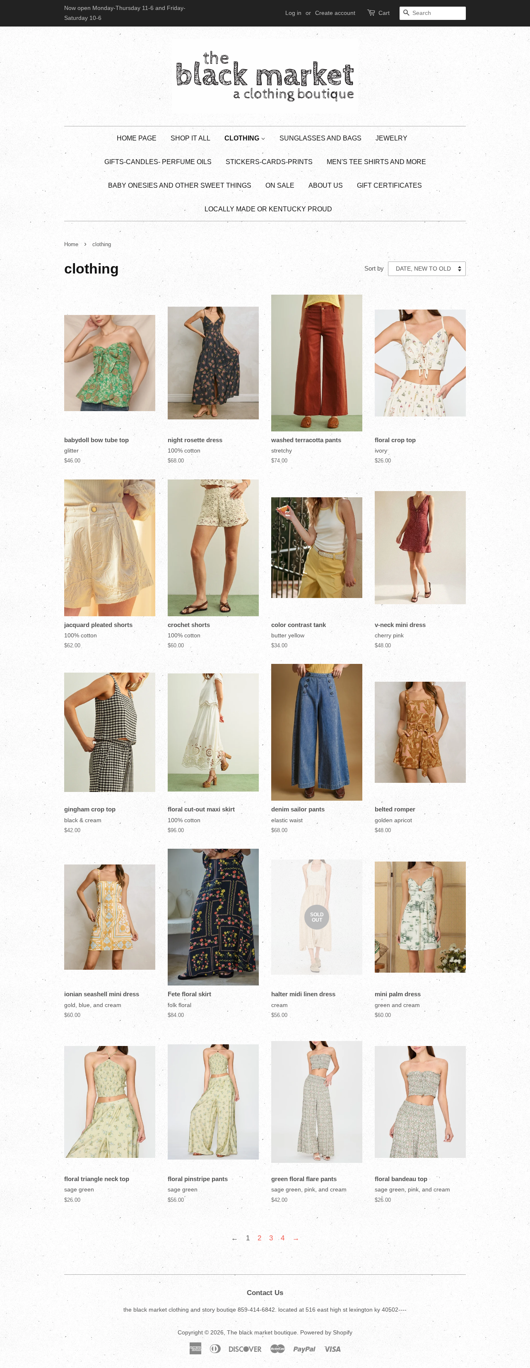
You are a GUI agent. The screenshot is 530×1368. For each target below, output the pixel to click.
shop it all (190, 138)
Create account (335, 13)
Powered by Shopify (326, 1332)
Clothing (242, 138)
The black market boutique (262, 1332)
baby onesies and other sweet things (179, 185)
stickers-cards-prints (269, 161)
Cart (384, 13)
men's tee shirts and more (376, 161)
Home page (137, 138)
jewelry (391, 138)
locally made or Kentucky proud (268, 209)
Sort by (374, 268)
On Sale (279, 185)
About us (325, 185)
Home (71, 244)
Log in (293, 13)
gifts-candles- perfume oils (158, 161)
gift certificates (389, 185)
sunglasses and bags (320, 138)
